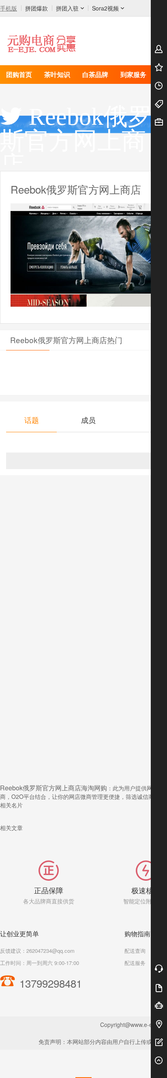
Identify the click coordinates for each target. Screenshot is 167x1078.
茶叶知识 (57, 74)
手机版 (8, 8)
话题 (31, 419)
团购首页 (19, 74)
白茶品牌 (95, 74)
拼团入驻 (67, 8)
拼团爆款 (36, 8)
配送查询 (135, 950)
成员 (88, 419)
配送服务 (135, 963)
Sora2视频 (105, 8)
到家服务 (133, 74)
